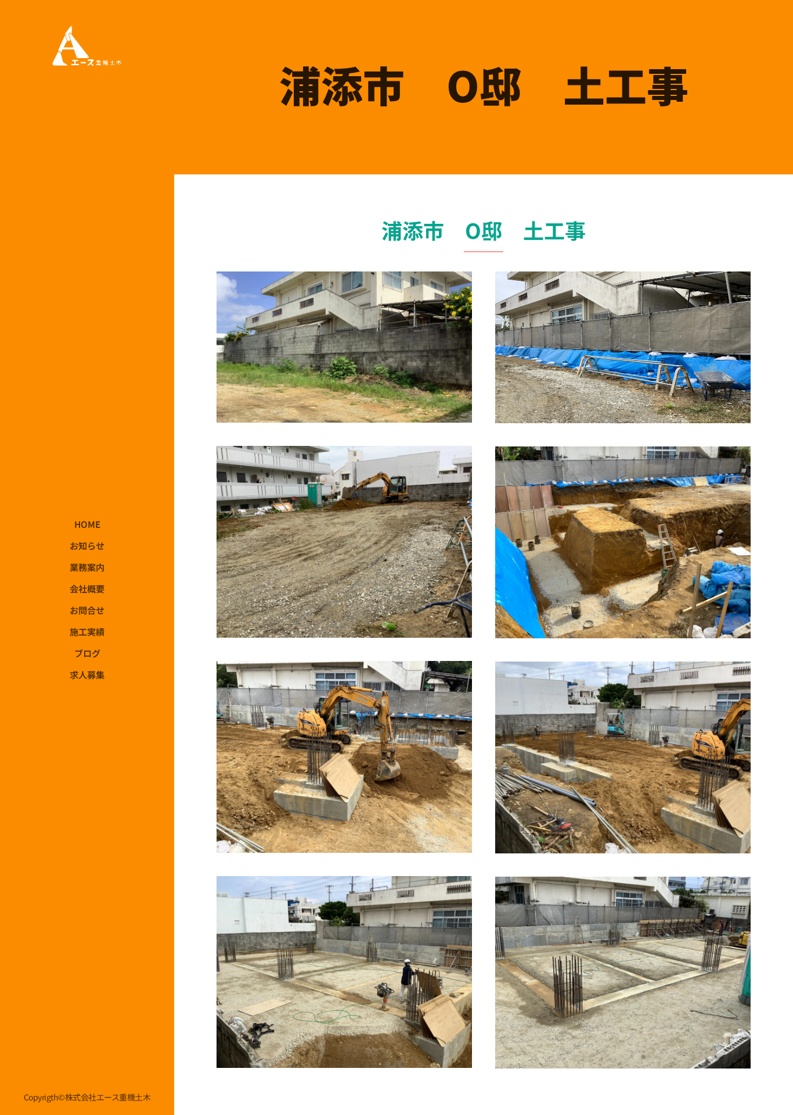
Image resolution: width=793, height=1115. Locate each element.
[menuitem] (87, 524)
